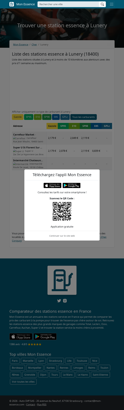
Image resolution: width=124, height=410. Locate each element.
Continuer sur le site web (62, 235)
